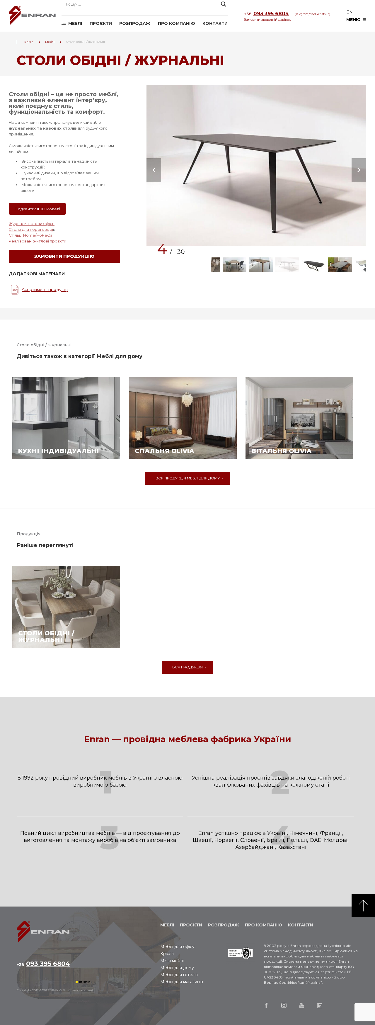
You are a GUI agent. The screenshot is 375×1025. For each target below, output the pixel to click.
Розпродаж (134, 23)
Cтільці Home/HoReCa (30, 235)
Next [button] (359, 170)
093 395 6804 (266, 13)
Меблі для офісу (177, 946)
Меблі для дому (177, 967)
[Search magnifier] (223, 4)
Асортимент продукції (45, 289)
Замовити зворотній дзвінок (267, 20)
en (349, 12)
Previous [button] (153, 170)
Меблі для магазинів (181, 981)
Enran (32, 16)
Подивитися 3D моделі (37, 209)
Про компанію (176, 23)
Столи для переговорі (31, 229)
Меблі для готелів (179, 974)
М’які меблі (172, 960)
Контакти (215, 23)
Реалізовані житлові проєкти (37, 241)
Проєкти (101, 23)
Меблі (75, 23)
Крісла (167, 953)
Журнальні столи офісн (31, 223)
